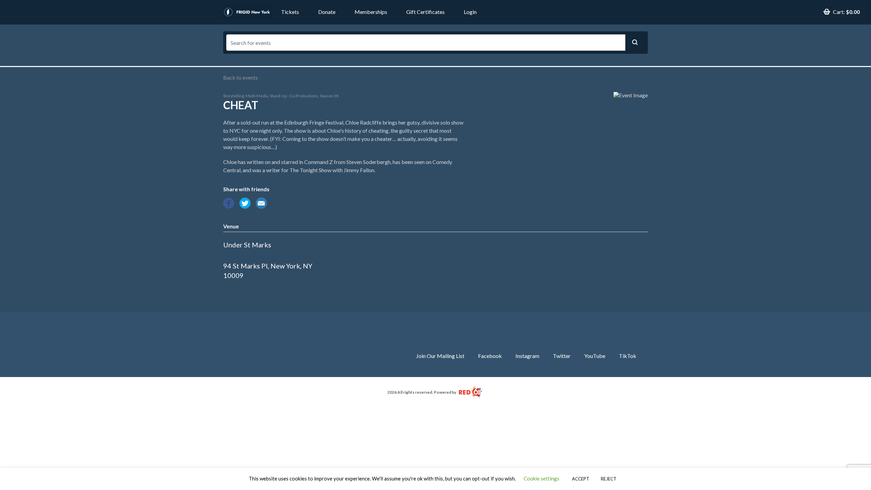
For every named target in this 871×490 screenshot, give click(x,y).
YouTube (594, 356)
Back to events (240, 77)
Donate (326, 12)
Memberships (371, 12)
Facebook (490, 356)
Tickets (290, 12)
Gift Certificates (425, 12)
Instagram (527, 356)
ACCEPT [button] (580, 478)
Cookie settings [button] (541, 478)
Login (470, 12)
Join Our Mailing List (440, 356)
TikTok (627, 356)
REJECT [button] (609, 478)
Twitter (562, 356)
